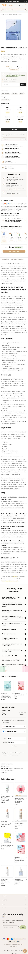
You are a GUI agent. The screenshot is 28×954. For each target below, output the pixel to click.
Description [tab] (5, 259)
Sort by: (5, 742)
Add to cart (14, 129)
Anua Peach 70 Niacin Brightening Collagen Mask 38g (19, 859)
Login (20, 5)
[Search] (25, 9)
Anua (6, 772)
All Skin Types (5, 99)
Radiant (22, 93)
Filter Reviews (4, 738)
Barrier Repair (5, 93)
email (13, 194)
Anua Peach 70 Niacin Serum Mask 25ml (19, 695)
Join (23, 927)
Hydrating (14, 93)
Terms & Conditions (19, 950)
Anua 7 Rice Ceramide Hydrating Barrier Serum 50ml (6, 823)
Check (22, 84)
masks (15, 576)
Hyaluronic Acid (20, 768)
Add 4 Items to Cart (14, 251)
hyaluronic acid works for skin (9, 581)
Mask (8, 770)
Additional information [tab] (17, 259)
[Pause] (24, 1)
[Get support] (25, 951)
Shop (11, 5)
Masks (6, 14)
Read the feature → (14, 69)
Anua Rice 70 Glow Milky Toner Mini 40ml (19, 825)
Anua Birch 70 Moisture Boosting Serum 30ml (19, 881)
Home (2, 14)
